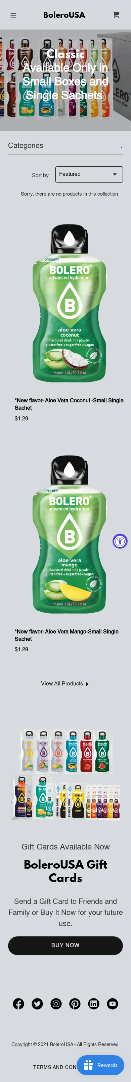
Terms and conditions (65, 1067)
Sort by (40, 175)
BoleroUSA (64, 15)
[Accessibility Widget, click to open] (120, 541)
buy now (65, 945)
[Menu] (13, 15)
